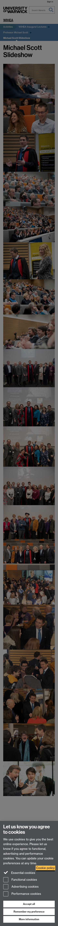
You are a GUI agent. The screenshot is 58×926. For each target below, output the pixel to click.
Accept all (29, 904)
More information (29, 919)
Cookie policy (45, 868)
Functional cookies (24, 879)
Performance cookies (26, 894)
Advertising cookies (25, 887)
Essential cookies (22, 873)
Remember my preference (29, 911)
